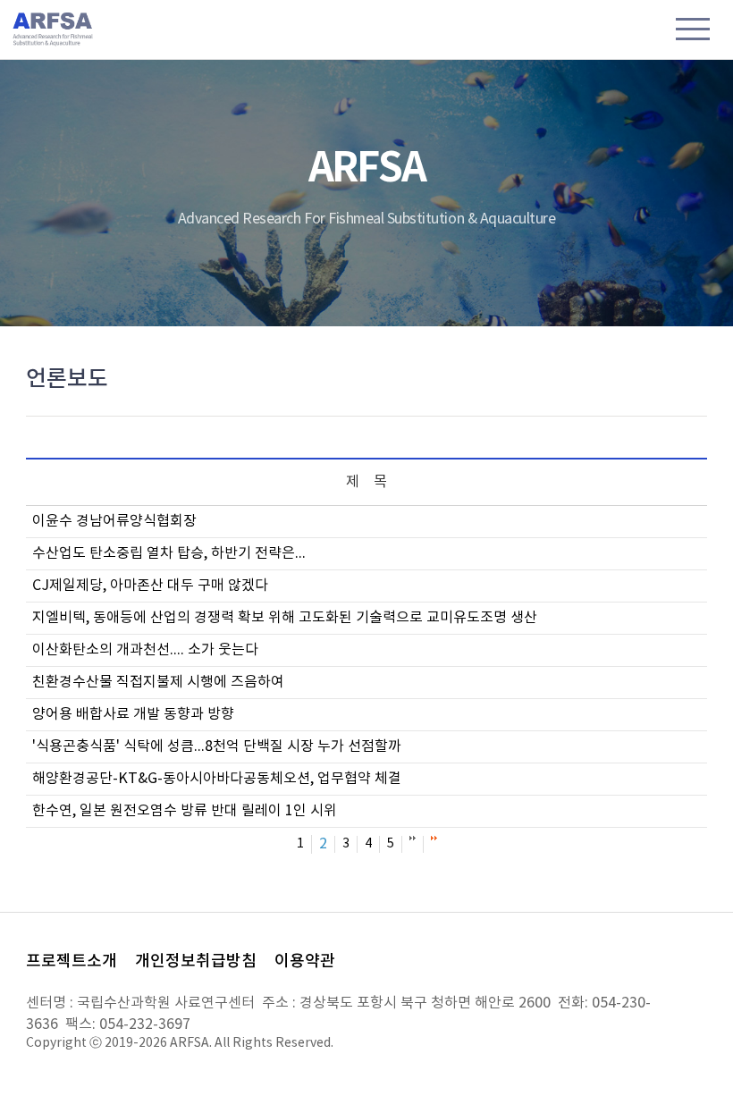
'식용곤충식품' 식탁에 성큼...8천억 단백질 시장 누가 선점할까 (216, 746)
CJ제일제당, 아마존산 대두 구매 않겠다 (150, 586)
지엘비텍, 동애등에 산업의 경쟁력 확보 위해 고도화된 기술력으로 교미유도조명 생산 (284, 618)
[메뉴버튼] (693, 31)
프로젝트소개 (71, 961)
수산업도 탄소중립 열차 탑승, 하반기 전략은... (169, 553)
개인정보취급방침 (196, 961)
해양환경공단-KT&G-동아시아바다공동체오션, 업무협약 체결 (216, 779)
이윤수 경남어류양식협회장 (114, 521)
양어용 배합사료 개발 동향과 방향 (133, 714)
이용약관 (304, 961)
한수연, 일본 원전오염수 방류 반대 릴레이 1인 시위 (184, 811)
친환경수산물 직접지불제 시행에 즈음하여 (158, 682)
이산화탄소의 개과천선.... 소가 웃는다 (145, 650)
